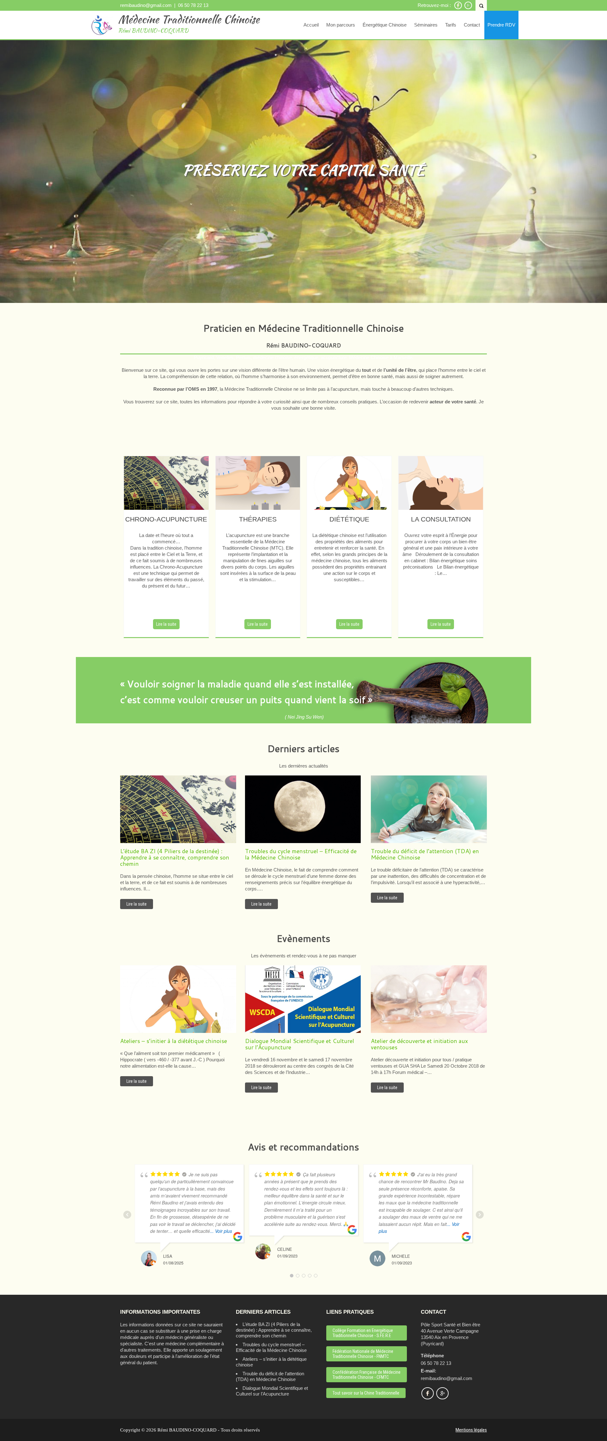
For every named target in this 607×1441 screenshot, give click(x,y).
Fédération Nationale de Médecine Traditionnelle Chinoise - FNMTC (363, 1354)
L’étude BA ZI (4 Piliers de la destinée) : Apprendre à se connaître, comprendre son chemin (274, 1330)
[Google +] (468, 8)
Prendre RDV (501, 24)
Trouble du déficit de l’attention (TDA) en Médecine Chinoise (270, 1376)
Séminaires (426, 24)
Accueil (311, 24)
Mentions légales (471, 1430)
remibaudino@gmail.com (146, 5)
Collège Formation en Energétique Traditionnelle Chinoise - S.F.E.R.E (363, 1333)
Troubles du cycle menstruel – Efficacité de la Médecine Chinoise (271, 1347)
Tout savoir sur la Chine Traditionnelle (366, 1393)
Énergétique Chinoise (385, 24)
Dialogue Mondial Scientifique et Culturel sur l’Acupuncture (272, 1390)
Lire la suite (166, 624)
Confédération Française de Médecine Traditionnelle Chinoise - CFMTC (367, 1375)
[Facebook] (458, 8)
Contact (472, 24)
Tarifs (450, 24)
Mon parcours (340, 24)
